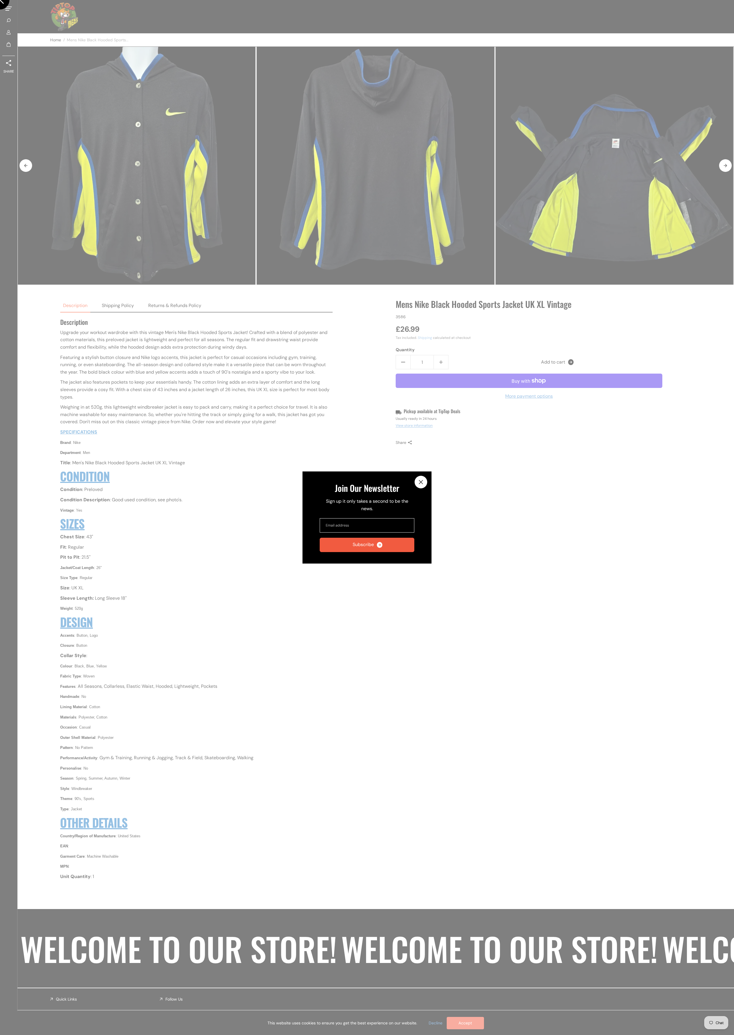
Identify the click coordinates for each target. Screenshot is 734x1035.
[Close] (421, 482)
